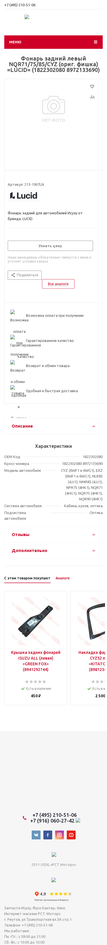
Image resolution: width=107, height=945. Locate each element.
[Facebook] (47, 835)
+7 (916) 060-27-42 (53, 820)
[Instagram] (59, 835)
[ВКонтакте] (36, 835)
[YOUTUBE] (71, 835)
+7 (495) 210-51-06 (20, 5)
